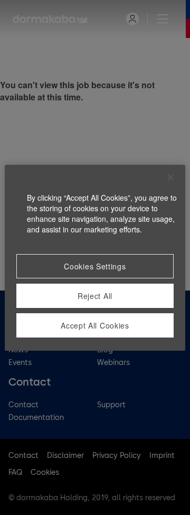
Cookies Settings (95, 266)
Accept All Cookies (95, 325)
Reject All (95, 296)
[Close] (170, 177)
